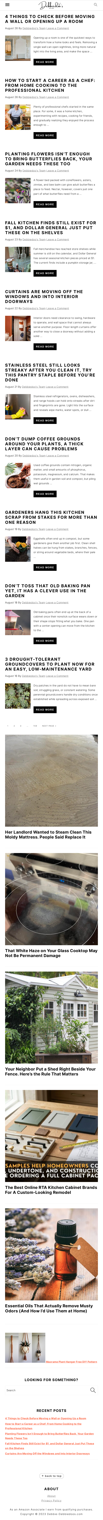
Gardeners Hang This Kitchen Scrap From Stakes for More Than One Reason (51, 517)
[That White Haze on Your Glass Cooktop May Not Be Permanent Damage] (51, 899)
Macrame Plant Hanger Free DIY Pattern (71, 1361)
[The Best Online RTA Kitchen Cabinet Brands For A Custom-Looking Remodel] (51, 1136)
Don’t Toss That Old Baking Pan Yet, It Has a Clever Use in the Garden (48, 590)
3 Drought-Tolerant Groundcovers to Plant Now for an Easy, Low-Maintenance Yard (50, 664)
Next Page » (49, 726)
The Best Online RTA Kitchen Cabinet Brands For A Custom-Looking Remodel (51, 1190)
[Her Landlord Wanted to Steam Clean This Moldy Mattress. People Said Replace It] (51, 781)
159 (35, 726)
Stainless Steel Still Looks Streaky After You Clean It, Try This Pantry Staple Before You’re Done (50, 372)
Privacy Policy (51, 1500)
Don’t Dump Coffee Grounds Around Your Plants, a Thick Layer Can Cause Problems (44, 443)
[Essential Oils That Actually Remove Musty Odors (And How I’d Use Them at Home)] (51, 1254)
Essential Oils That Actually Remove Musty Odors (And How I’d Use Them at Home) (49, 1308)
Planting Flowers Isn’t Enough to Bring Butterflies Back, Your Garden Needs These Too (48, 158)
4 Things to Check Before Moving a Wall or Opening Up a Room (50, 19)
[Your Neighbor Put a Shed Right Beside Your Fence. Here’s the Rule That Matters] (51, 1018)
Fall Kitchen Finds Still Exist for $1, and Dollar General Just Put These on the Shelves (50, 227)
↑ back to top (51, 1476)
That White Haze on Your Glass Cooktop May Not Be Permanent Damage (51, 953)
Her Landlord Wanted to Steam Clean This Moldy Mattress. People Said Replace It (48, 834)
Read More (45, 62)
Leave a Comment (57, 28)
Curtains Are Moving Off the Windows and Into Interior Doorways (44, 296)
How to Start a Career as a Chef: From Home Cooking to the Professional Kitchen (50, 85)
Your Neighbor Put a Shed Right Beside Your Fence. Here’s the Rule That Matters (50, 1071)
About (51, 1495)
